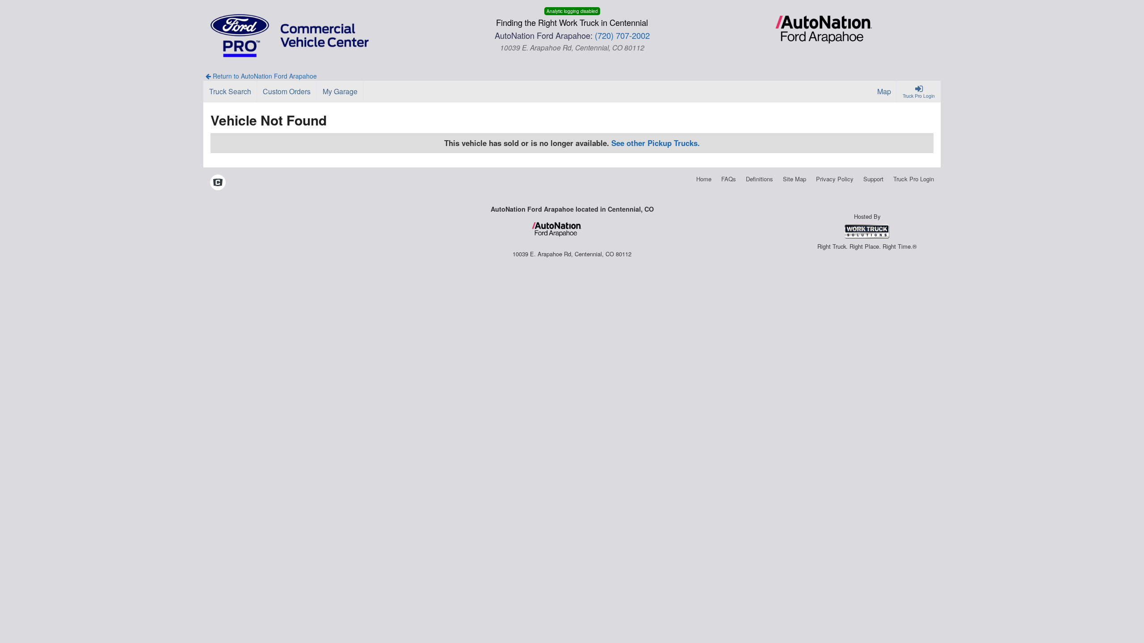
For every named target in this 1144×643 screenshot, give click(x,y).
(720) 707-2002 (622, 35)
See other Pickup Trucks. (655, 143)
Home (703, 179)
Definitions (759, 179)
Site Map (794, 179)
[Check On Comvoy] (218, 183)
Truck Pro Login (913, 179)
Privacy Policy (835, 179)
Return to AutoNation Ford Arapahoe (264, 75)
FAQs (728, 179)
